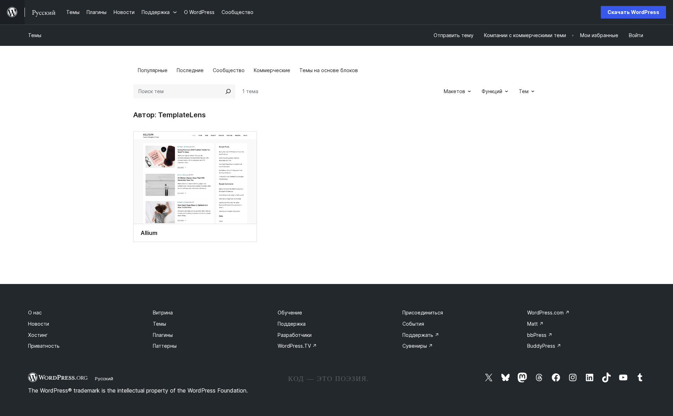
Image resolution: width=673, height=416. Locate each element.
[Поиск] (228, 91)
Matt (535, 324)
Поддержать (420, 335)
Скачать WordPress (633, 12)
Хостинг (38, 335)
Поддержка (292, 324)
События (413, 324)
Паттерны (165, 346)
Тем (524, 91)
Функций (492, 91)
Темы (34, 35)
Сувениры (417, 346)
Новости (38, 324)
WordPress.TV (297, 346)
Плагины (163, 335)
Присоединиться (422, 313)
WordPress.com (548, 313)
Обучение (290, 313)
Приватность (44, 346)
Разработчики (295, 335)
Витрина (163, 313)
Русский (104, 378)
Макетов (454, 91)
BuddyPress (544, 346)
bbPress (539, 335)
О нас (35, 313)
